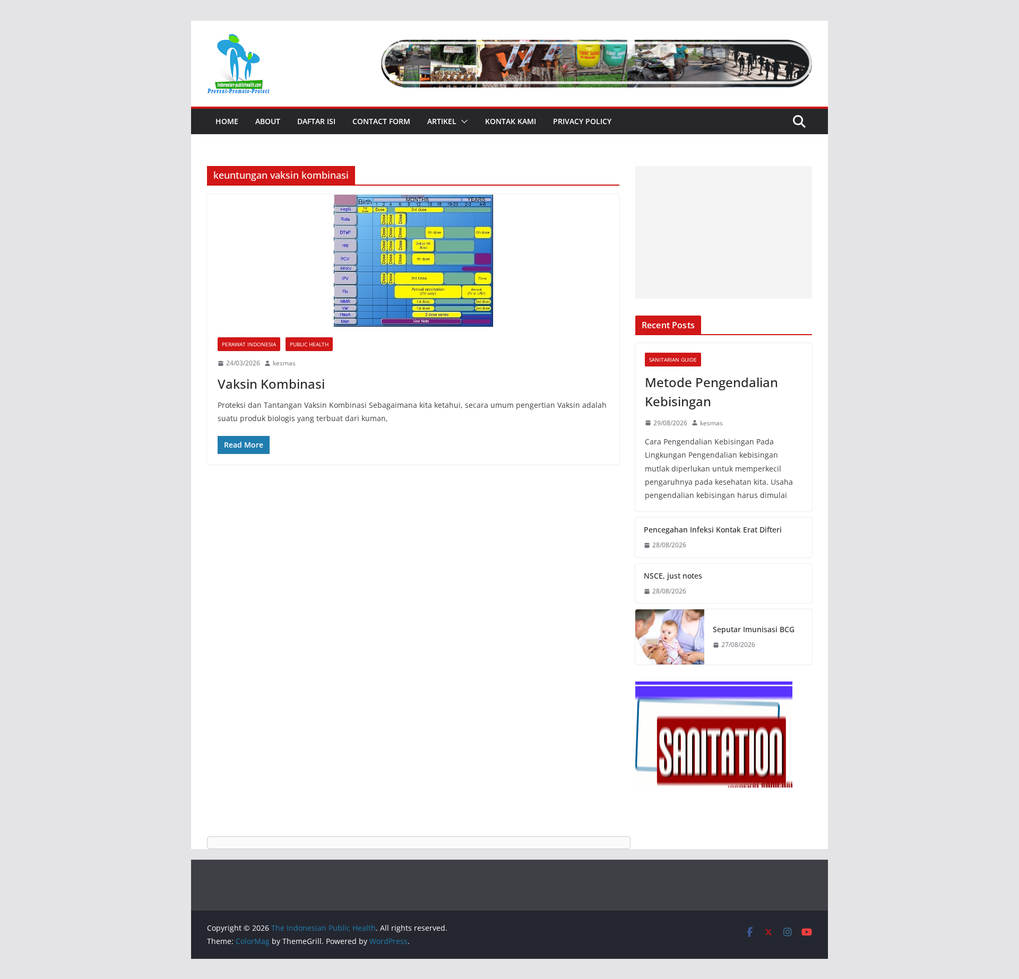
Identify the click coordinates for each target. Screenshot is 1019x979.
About (267, 121)
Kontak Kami (510, 121)
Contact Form (381, 121)
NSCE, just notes (673, 576)
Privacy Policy (582, 121)
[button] (462, 121)
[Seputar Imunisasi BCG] (669, 637)
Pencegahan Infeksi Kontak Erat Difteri (713, 530)
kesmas (284, 363)
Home (226, 121)
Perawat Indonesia (249, 344)
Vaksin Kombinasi (271, 383)
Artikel (441, 121)
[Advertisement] (723, 232)
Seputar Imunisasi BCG (754, 629)
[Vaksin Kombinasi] (413, 260)
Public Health (309, 344)
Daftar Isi (316, 121)
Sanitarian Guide (673, 359)
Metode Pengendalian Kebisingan (711, 391)
